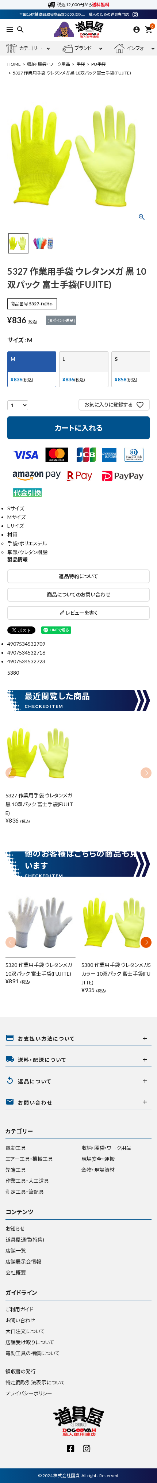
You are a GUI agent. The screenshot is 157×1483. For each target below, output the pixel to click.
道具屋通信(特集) (24, 1239)
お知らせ (14, 1228)
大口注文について (25, 1331)
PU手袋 (98, 64)
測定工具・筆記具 (24, 1192)
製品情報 (17, 559)
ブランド (83, 48)
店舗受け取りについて (29, 1342)
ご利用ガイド (19, 1309)
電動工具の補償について (32, 1353)
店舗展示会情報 (23, 1261)
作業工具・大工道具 (27, 1181)
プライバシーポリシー (28, 1393)
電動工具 (15, 1148)
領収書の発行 (20, 1371)
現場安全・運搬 (98, 1159)
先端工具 (15, 1170)
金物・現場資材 (98, 1170)
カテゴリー (30, 48)
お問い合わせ (20, 1320)
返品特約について (78, 576)
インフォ (135, 48)
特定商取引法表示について (35, 1382)
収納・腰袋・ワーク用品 (48, 64)
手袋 (80, 64)
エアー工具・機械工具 (29, 1159)
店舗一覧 (15, 1250)
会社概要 (15, 1272)
